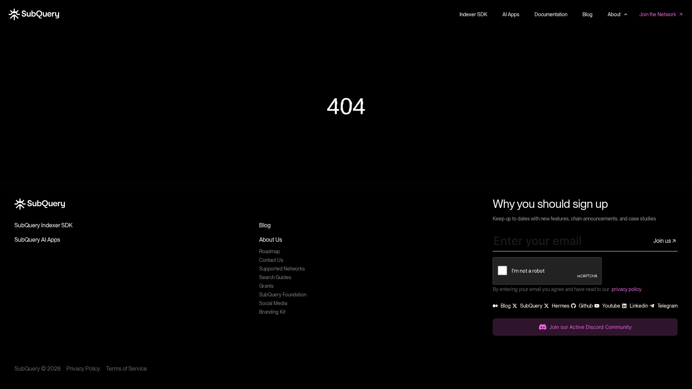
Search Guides (275, 277)
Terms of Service (126, 368)
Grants (266, 286)
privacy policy (627, 289)
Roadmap (269, 251)
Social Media (273, 303)
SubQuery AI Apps (37, 239)
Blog (265, 225)
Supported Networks (282, 269)
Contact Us (271, 260)
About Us (270, 239)
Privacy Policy (83, 368)
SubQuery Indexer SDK (43, 225)
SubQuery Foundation (282, 295)
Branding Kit (272, 312)
